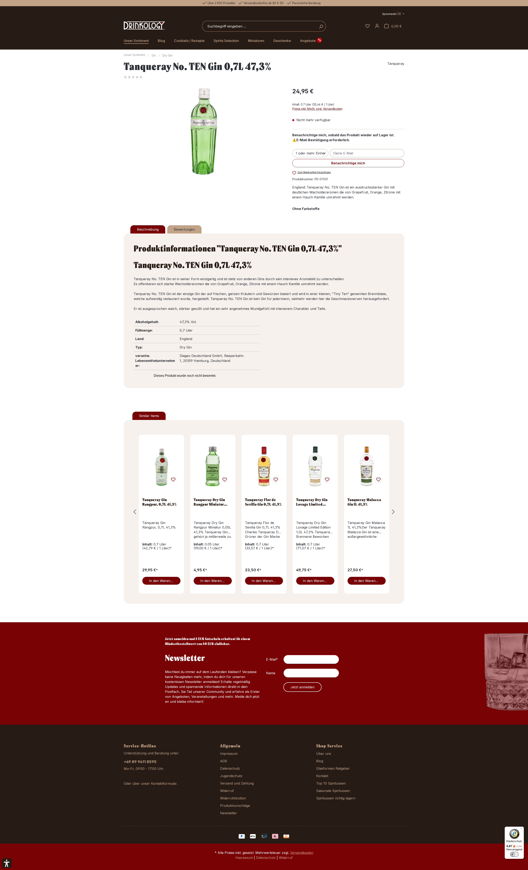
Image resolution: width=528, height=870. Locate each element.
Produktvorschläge (235, 806)
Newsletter (228, 813)
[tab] (147, 229)
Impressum (229, 753)
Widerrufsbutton (233, 798)
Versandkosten (301, 853)
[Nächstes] (393, 511)
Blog (319, 761)
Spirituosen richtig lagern (335, 798)
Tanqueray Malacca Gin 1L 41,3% (364, 501)
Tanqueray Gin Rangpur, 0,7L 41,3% (159, 501)
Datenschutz (230, 768)
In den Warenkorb (163, 581)
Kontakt (322, 776)
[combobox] (259, 26)
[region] (204, 131)
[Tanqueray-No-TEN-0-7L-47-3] (203, 131)
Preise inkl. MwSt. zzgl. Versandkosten (317, 108)
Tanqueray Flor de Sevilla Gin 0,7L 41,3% (263, 501)
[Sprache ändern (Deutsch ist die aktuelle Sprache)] (393, 14)
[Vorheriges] (135, 511)
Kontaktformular (164, 783)
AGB (223, 761)
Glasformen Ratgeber (333, 768)
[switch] (514, 854)
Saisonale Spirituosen (333, 791)
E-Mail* (272, 659)
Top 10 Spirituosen (331, 783)
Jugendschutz (231, 776)
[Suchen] (321, 26)
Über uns (323, 753)
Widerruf (227, 791)
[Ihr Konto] (377, 26)
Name (270, 673)
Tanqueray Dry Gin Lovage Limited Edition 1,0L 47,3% (312, 501)
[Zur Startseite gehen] (144, 25)
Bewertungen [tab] (184, 229)
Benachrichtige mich (348, 163)
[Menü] (521, 829)
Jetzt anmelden (302, 687)
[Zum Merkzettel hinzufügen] (173, 479)
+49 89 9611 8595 (140, 762)
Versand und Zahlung (237, 783)
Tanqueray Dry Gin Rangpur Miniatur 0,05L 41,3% (209, 501)
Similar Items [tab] (149, 416)
